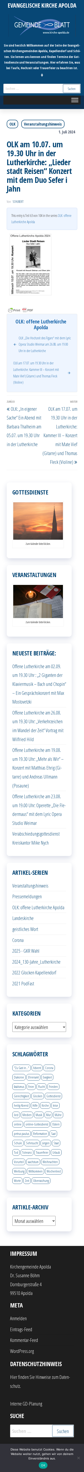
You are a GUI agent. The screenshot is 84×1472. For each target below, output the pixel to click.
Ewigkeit (47, 1077)
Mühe (58, 1115)
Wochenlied (54, 1171)
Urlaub (56, 1152)
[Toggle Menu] (74, 100)
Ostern (56, 1124)
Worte (17, 1180)
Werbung (19, 1171)
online (18, 1124)
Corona (18, 940)
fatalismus (19, 1086)
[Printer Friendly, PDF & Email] (20, 310)
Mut (48, 1115)
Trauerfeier (42, 1152)
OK (43, 1465)
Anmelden (18, 1318)
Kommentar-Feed (24, 1340)
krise (55, 1105)
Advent (37, 1067)
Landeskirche (23, 918)
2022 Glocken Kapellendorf (34, 972)
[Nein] (78, 1458)
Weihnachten (50, 1162)
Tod (16, 1152)
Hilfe (35, 1105)
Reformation (40, 1133)
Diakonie (19, 1077)
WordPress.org (22, 1351)
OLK (12, 124)
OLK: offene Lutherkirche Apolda (38, 907)
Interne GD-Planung (26, 1403)
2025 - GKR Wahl (25, 950)
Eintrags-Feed (21, 1329)
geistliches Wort (25, 929)
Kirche (45, 1105)
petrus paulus (21, 1133)
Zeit (27, 1180)
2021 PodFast (23, 983)
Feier (31, 1086)
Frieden (53, 1086)
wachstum (33, 1162)
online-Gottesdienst (37, 1124)
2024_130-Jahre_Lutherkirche (36, 961)
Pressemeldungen (27, 896)
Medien (27, 1115)
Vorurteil (19, 1162)
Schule (18, 1143)
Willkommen (35, 1171)
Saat (53, 1133)
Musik (39, 1115)
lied (16, 1115)
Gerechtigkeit (21, 1096)
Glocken (37, 1096)
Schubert (18, 201)
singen (46, 1143)
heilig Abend (21, 1105)
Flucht (41, 1086)
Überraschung (41, 1180)
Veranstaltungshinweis (43, 124)
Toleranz (27, 1152)
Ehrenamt (33, 1077)
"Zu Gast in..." (21, 1067)
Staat (56, 1143)
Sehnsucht (32, 1143)
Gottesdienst (53, 1096)
